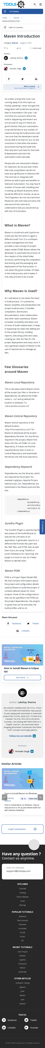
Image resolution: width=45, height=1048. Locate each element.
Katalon (22, 955)
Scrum (22, 936)
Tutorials (22, 888)
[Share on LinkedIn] (36, 79)
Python (22, 968)
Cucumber (22, 928)
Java (22, 999)
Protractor (22, 964)
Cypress (22, 960)
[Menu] (40, 4)
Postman (22, 924)
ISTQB (22, 932)
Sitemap (22, 905)
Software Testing (23, 983)
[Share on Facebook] (9, 79)
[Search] (34, 4)
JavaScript (22, 972)
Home (4, 18)
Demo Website (22, 897)
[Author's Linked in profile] (26, 57)
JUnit (22, 991)
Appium (23, 987)
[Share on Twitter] (22, 79)
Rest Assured (22, 920)
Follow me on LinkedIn (20, 736)
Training (22, 892)
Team (22, 901)
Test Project (23, 951)
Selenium (22, 916)
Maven (16, 18)
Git (22, 940)
